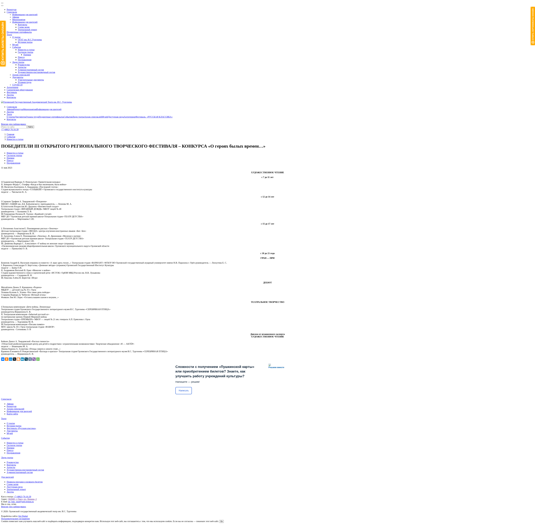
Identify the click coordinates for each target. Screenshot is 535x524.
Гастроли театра (25, 52)
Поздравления (24, 60)
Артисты (22, 67)
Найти (30, 127)
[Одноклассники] (6, 359)
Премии (27, 55)
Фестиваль (12, 92)
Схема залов (24, 27)
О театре (16, 37)
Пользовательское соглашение (15, 518)
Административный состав (31, 70)
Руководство (24, 65)
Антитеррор (12, 87)
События (16, 47)
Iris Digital (23, 516)
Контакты (22, 24)
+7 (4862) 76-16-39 (10, 129)
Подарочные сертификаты (19, 32)
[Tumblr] (30, 359)
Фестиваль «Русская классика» (21, 428)
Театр (9, 34)
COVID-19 (17, 85)
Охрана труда (32, 117)
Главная (10, 134)
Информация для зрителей (24, 14)
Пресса (21, 57)
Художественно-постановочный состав (36, 72)
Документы (17, 77)
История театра (25, 42)
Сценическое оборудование (20, 90)
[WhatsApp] (38, 359)
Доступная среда (116, 117)
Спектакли (12, 12)
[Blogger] (18, 359)
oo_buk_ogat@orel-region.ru (21, 501)
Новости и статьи (26, 49)
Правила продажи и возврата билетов (25, 482)
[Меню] (2, 5)
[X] (14, 359)
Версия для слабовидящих (13, 124)
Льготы (10, 95)
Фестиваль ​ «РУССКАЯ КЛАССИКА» (154, 117)
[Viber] (34, 359)
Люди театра (18, 62)
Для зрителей (7, 477)
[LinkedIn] (22, 359)
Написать (184, 390)
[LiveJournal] (26, 359)
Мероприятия (18, 19)
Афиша (15, 17)
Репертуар (11, 9)
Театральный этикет (27, 29)
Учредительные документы (31, 80)
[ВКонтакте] (2, 359)
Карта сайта (12, 414)
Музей (15, 44)
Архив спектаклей (21, 75)
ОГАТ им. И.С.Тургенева (30, 39)
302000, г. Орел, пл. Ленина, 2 (22, 499)
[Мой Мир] (10, 359)
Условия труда (24, 82)
